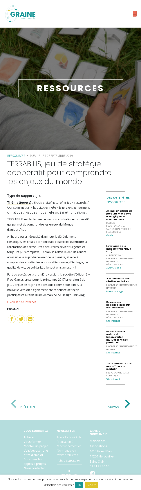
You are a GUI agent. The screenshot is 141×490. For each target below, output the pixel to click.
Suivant (114, 407)
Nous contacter (34, 468)
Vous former (32, 442)
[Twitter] (21, 320)
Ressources (16, 156)
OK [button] (79, 485)
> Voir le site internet (21, 302)
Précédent (28, 407)
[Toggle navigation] (135, 14)
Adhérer (29, 437)
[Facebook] (11, 320)
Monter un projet (36, 446)
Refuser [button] (91, 485)
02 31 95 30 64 (99, 466)
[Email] (30, 320)
